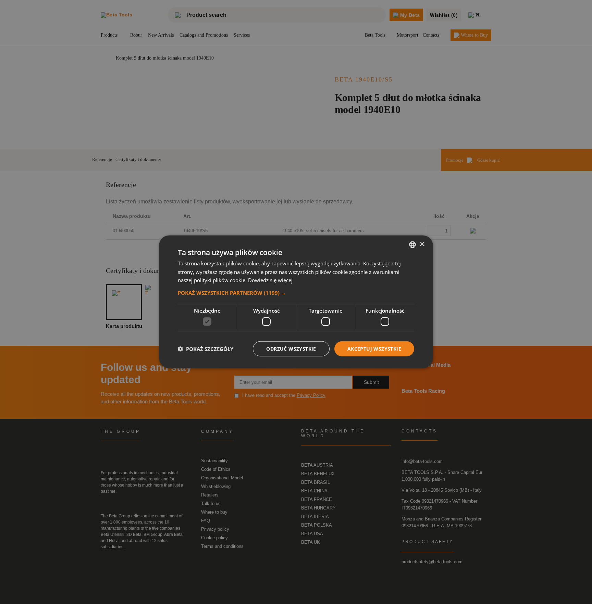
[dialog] (296, 302)
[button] (296, 293)
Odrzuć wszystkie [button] (291, 348)
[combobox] (412, 244)
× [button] (421, 244)
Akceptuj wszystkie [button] (374, 348)
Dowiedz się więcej (270, 280)
